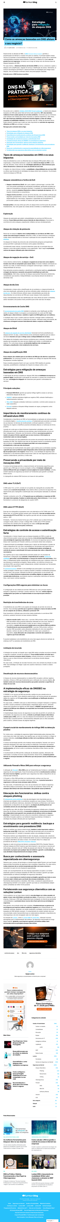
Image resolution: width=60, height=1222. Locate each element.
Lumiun (35, 1056)
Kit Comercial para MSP (16, 1210)
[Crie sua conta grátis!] (15, 1007)
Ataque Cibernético (41, 1068)
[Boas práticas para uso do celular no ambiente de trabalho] (8, 1054)
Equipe (37, 1035)
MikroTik (42, 1088)
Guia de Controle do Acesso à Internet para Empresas (29, 1212)
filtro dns (24, 953)
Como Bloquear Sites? (49, 1208)
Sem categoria (36, 1100)
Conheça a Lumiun (12, 1205)
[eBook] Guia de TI (22, 1208)
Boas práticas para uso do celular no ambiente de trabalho (20, 1053)
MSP (37, 1050)
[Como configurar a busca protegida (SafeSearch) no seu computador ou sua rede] (8, 1075)
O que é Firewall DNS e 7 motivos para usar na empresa (29, 1214)
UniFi (34, 1106)
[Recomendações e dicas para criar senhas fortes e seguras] (8, 1086)
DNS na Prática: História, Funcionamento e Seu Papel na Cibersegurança (14, 1176)
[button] (4, 2)
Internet (38, 1094)
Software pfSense (44, 1091)
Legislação (38, 1044)
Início (9, 1203)
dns (18, 953)
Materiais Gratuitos (45, 1203)
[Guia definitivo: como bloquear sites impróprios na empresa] (8, 1065)
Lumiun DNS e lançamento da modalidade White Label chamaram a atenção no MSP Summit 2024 (42, 1177)
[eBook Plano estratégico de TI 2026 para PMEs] (44, 998)
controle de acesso (9, 953)
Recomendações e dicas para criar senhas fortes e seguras (20, 1084)
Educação (38, 1032)
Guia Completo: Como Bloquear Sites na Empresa (30, 1217)
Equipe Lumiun (30, 974)
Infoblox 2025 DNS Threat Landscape (31, 111)
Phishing (42, 1070)
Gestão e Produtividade (39, 1023)
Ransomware (43, 1073)
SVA (37, 1097)
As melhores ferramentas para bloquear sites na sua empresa (14, 1141)
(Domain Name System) (33, 54)
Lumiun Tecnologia (25, 1198)
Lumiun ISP (38, 1205)
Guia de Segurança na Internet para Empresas (36, 1210)
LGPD (41, 1047)
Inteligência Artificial (41, 1041)
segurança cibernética (35, 953)
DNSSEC (9, 397)
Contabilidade (39, 1029)
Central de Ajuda (46, 1205)
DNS (6, 34)
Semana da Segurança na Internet (44, 1062)
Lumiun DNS (30, 1205)
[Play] (30, 92)
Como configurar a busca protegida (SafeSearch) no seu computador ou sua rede (19, 1075)
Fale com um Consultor (35, 1208)
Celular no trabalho (40, 1026)
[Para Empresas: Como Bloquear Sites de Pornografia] (8, 1044)
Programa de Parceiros (10, 1208)
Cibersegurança (40, 1079)
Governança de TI (40, 1038)
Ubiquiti (35, 1103)
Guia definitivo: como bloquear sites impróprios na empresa (20, 1063)
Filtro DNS (10, 402)
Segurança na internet (38, 1065)
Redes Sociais (39, 1053)
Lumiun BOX (22, 1205)
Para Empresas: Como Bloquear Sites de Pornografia (20, 1042)
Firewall (9, 406)
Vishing (41, 1076)
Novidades (38, 1059)
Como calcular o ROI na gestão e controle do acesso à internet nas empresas (44, 1142)
